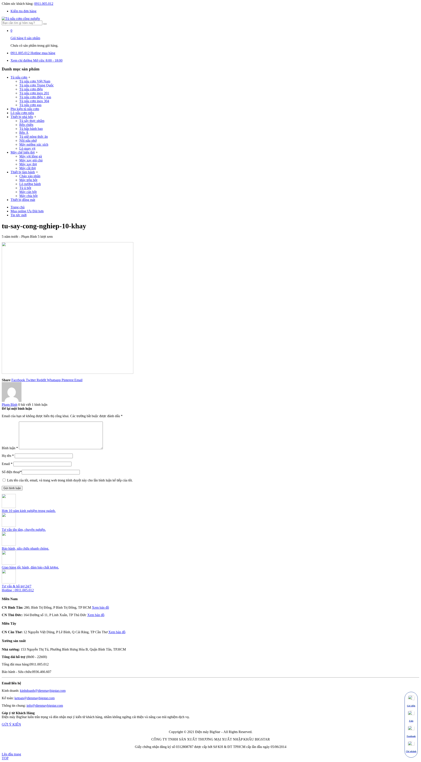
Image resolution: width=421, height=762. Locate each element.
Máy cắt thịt (27, 168)
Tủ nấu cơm (19, 77)
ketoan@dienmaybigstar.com (34, 698)
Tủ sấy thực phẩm (31, 121)
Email (7, 464)
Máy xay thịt (28, 164)
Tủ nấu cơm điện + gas (35, 97)
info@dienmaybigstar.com (45, 705)
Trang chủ (18, 207)
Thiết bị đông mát (23, 200)
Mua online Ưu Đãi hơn (27, 211)
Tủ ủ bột (25, 188)
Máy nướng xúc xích (33, 144)
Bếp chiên (26, 125)
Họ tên (8, 456)
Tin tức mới (19, 215)
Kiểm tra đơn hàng (23, 11)
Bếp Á (24, 132)
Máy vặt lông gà (30, 156)
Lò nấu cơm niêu (22, 113)
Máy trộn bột (28, 180)
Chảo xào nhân (29, 176)
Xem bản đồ (100, 607)
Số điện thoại (12, 472)
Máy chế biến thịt (23, 152)
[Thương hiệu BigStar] (21, 18)
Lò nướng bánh (30, 184)
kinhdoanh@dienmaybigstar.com (43, 690)
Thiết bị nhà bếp (22, 117)
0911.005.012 (43, 3)
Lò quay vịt (27, 148)
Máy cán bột (28, 192)
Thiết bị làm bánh (23, 172)
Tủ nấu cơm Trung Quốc (36, 85)
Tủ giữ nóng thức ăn (33, 136)
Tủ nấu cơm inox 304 (34, 101)
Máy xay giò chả (31, 160)
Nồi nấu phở (28, 140)
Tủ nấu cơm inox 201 (34, 93)
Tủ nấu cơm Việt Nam (34, 81)
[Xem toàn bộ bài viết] (11, 400)
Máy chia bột (28, 196)
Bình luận (10, 448)
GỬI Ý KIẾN (11, 724)
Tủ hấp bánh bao (31, 129)
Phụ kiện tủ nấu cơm (25, 109)
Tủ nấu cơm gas (30, 105)
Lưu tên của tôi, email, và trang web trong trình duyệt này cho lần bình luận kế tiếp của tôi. (70, 480)
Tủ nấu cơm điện (31, 89)
